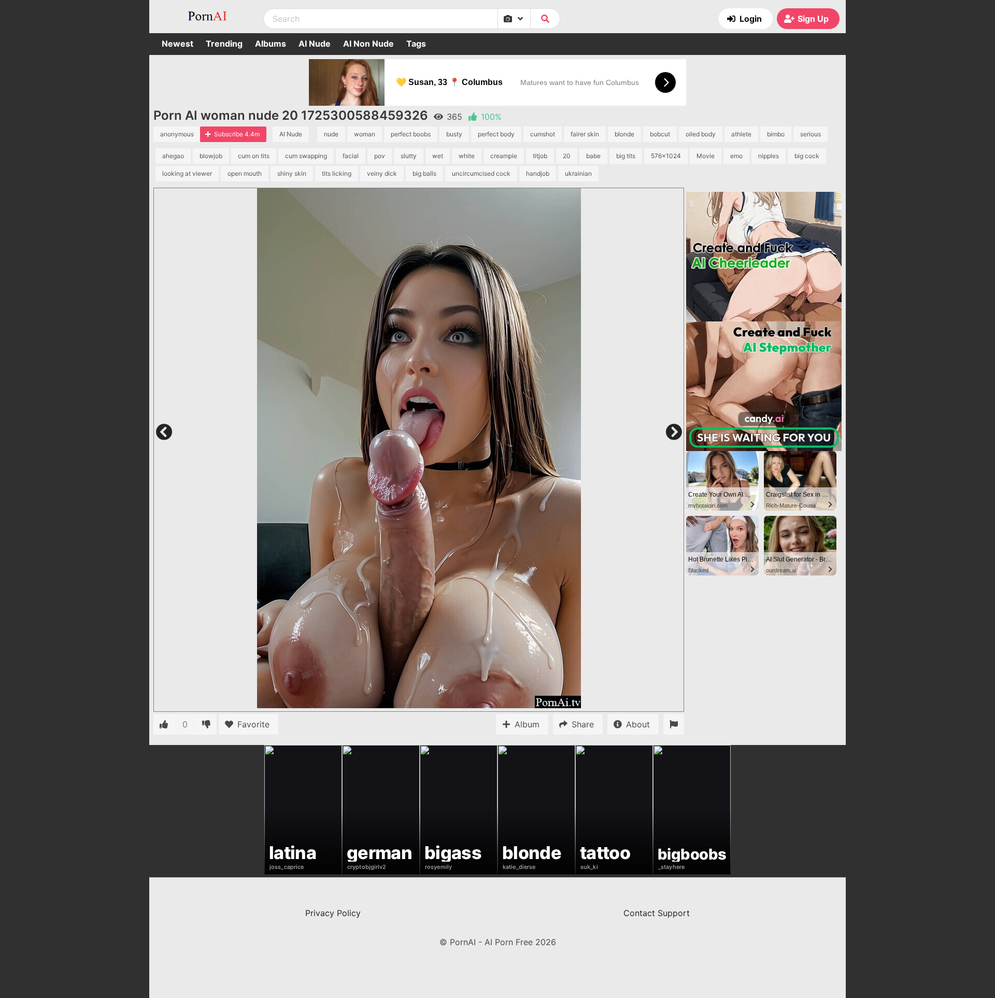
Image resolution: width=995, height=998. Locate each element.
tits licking (336, 173)
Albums (270, 43)
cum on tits (253, 156)
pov (379, 156)
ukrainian (578, 173)
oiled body (701, 134)
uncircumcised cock (481, 173)
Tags (416, 43)
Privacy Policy (333, 913)
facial (351, 156)
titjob (540, 156)
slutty (409, 156)
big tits (625, 156)
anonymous (177, 134)
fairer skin (585, 134)
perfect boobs (411, 134)
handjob (537, 173)
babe (593, 156)
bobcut (660, 134)
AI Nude (314, 43)
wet (437, 156)
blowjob (211, 156)
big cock (806, 156)
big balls (424, 173)
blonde (624, 134)
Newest (177, 43)
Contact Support (656, 913)
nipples (768, 156)
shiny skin (291, 173)
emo (736, 156)
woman (364, 134)
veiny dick (382, 173)
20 (567, 156)
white (467, 156)
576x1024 (666, 156)
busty (454, 134)
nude (331, 134)
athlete (741, 134)
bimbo (776, 134)
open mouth (245, 173)
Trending (224, 43)
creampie (503, 156)
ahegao (173, 156)
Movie (705, 156)
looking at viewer (187, 173)
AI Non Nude (368, 43)
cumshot (542, 134)
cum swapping (306, 156)
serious (810, 134)
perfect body (496, 134)
